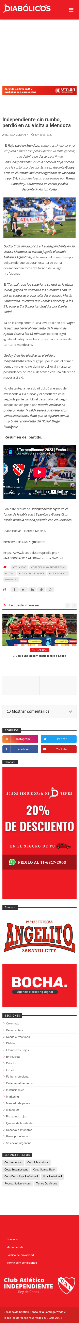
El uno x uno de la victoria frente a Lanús (39, 655)
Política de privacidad (20, 1255)
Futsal (10, 1070)
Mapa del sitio (15, 1247)
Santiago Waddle (55, 1312)
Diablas (11, 1043)
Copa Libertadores (38, 1162)
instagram (23, 739)
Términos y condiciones (21, 1262)
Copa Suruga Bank (44, 1169)
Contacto (12, 1239)
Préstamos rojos (16, 1116)
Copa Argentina (13, 1162)
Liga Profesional (52, 1176)
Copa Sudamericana (16, 1169)
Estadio (11, 1063)
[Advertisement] (39, 42)
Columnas (12, 1023)
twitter (62, 739)
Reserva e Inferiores (19, 1129)
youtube (61, 749)
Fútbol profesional (31, 573)
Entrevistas (13, 1056)
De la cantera (14, 1030)
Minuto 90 (11, 579)
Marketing (12, 1096)
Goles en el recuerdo (19, 1083)
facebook (23, 749)
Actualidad (19, 567)
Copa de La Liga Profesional (48, 567)
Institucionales (15, 1089)
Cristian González (30, 1312)
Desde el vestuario (18, 1036)
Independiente (58, 573)
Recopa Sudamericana (17, 1183)
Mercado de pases (18, 1103)
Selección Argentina (18, 1143)
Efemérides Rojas (17, 1050)
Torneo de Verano (46, 1183)
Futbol (9, 573)
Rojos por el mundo (18, 1136)
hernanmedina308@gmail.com (24, 542)
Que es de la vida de (19, 1123)
